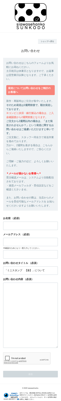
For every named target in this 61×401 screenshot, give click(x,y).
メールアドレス (12, 234)
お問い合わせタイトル (15, 263)
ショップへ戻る (47, 41)
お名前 (7, 218)
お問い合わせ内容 (13, 279)
